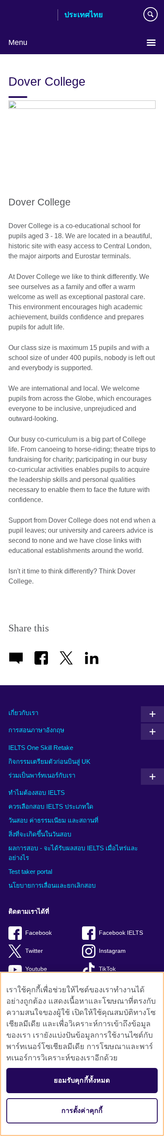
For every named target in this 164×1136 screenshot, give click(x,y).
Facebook (38, 933)
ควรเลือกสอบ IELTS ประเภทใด (50, 806)
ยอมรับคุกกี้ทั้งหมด (82, 1080)
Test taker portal (30, 871)
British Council (29, 15)
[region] (82, 1054)
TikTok (107, 969)
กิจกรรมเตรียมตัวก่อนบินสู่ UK (49, 761)
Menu (17, 42)
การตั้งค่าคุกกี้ (82, 1110)
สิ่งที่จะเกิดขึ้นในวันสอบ (39, 834)
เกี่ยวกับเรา (23, 712)
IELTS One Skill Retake (40, 747)
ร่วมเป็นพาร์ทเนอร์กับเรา (41, 775)
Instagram (112, 951)
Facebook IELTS (121, 933)
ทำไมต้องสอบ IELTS (36, 792)
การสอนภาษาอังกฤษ (36, 730)
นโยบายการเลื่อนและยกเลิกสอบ (52, 885)
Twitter (34, 951)
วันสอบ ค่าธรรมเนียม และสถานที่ (53, 820)
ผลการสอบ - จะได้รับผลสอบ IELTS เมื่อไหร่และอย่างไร (73, 852)
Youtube (36, 969)
